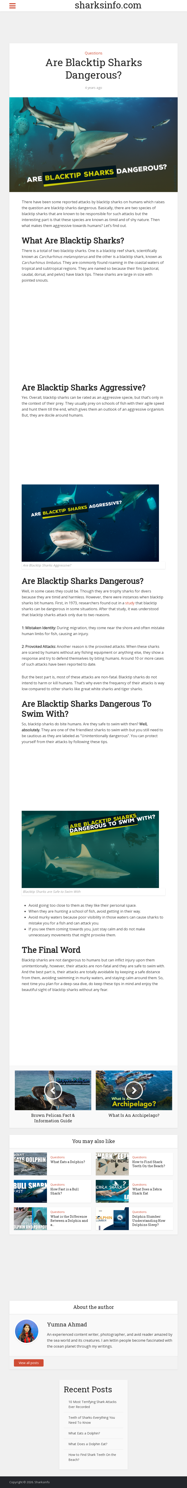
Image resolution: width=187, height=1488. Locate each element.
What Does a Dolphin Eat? (87, 1444)
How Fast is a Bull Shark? (64, 1191)
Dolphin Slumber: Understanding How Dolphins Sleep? (148, 1220)
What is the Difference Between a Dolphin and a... (69, 1220)
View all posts (29, 1363)
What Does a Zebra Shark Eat (147, 1191)
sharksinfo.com (93, 5)
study (130, 602)
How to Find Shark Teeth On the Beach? (148, 1164)
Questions (93, 53)
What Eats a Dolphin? (67, 1162)
